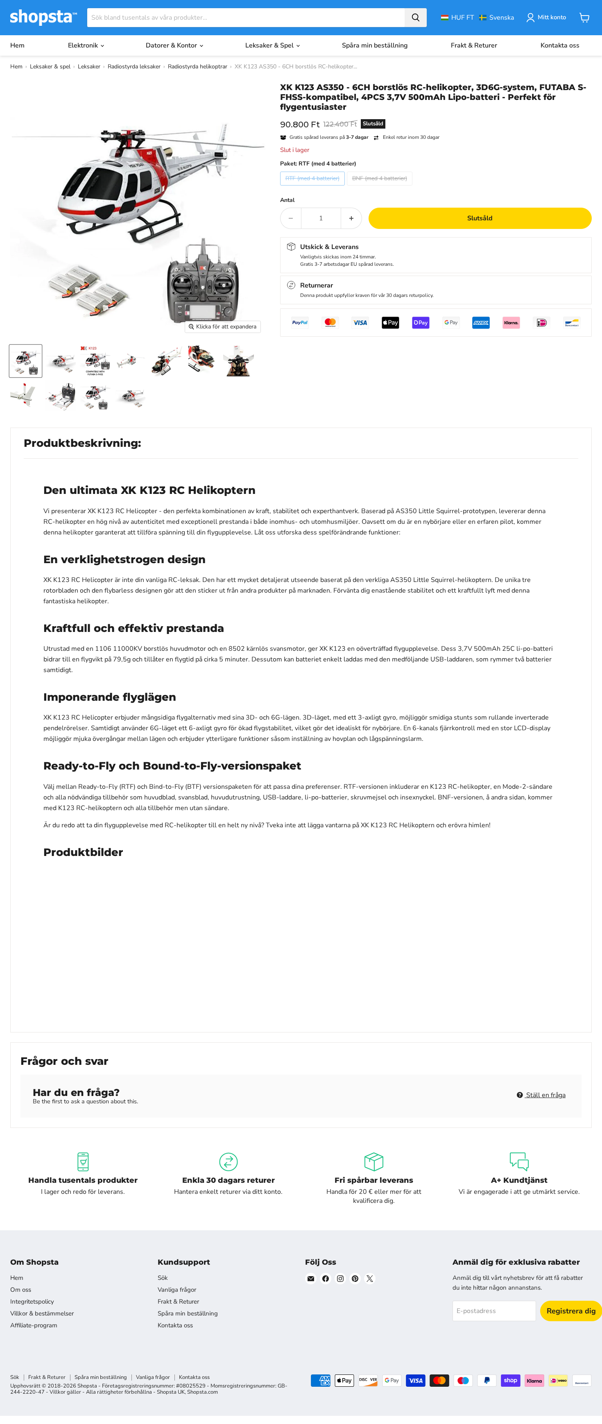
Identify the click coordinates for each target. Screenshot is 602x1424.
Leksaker (89, 66)
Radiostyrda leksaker (134, 66)
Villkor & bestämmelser (42, 1313)
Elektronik (84, 45)
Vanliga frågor (177, 1290)
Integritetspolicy (32, 1301)
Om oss (20, 1290)
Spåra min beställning (375, 45)
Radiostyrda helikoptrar (197, 66)
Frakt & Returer (474, 45)
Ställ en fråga (545, 1095)
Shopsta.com (202, 1392)
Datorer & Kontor (172, 45)
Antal (287, 200)
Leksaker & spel (50, 66)
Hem (17, 45)
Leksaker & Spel (270, 45)
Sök (163, 1278)
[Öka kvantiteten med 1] (351, 218)
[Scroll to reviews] (436, 117)
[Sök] (416, 17)
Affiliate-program (33, 1325)
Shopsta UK (171, 1392)
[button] (477, 17)
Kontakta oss (560, 45)
